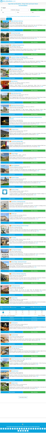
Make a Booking (34, 30)
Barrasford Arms (14, 371)
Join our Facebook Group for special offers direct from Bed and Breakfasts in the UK (23, 16)
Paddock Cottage (15, 177)
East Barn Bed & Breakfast (17, 346)
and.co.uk (9, 1)
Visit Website (11, 320)
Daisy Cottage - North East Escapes (18, 261)
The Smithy (13, 237)
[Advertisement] (23, 410)
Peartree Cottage (14, 189)
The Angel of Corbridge (16, 249)
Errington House (14, 129)
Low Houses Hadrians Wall (17, 141)
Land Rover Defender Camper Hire (18, 273)
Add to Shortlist (12, 30)
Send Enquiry (34, 317)
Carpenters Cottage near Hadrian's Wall (19, 57)
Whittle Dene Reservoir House (17, 105)
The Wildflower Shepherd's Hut (17, 45)
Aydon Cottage (14, 153)
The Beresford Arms (15, 285)
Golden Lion (13, 213)
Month (8, 307)
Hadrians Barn (14, 297)
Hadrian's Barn (14, 383)
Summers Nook (14, 334)
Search (37, 10)
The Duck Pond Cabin (15, 33)
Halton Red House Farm (16, 93)
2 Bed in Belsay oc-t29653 (16, 69)
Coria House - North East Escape (18, 201)
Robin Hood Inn (14, 81)
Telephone (12, 317)
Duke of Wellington (15, 165)
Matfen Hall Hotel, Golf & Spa (17, 21)
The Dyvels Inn (14, 322)
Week (31, 307)
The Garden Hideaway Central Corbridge (19, 225)
